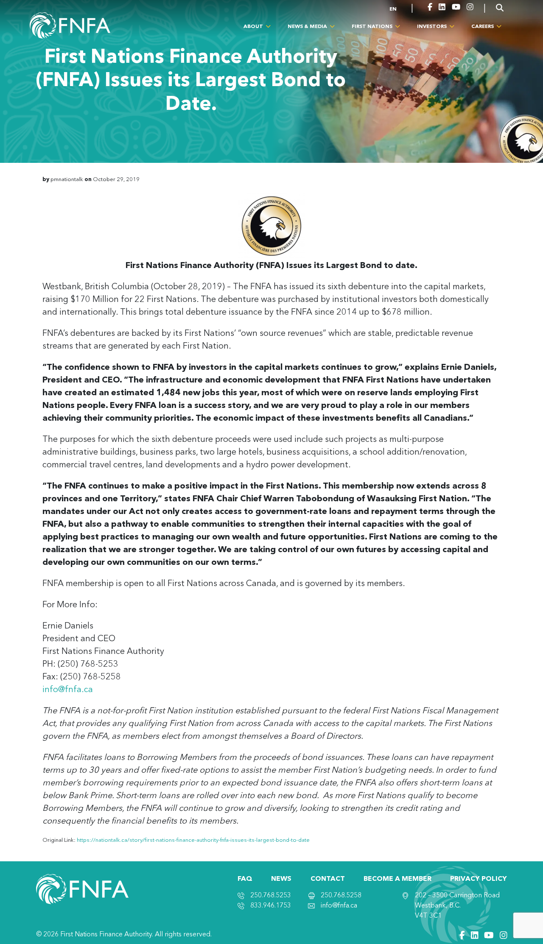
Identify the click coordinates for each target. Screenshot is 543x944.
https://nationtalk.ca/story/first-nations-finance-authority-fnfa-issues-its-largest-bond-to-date (193, 840)
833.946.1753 (270, 905)
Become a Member (397, 879)
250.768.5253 (270, 895)
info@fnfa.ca (67, 690)
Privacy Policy (478, 879)
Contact (328, 879)
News (281, 879)
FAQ (245, 879)
